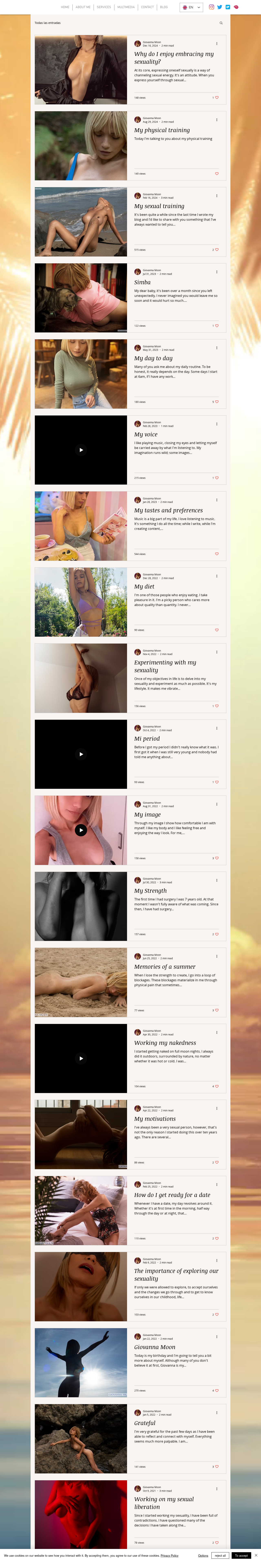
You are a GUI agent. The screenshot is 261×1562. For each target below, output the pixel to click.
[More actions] (218, 43)
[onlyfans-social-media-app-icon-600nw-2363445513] (227, 7)
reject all (220, 1555)
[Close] (256, 1555)
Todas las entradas (48, 23)
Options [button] (203, 1555)
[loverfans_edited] (236, 7)
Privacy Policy (169, 1555)
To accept (241, 1555)
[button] (221, 23)
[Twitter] (219, 7)
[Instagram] (211, 7)
